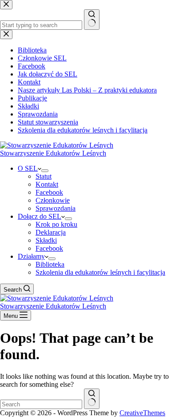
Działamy (31, 256)
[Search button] (91, 399)
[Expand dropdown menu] (44, 170)
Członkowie (53, 200)
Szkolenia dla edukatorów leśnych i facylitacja (100, 272)
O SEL (28, 168)
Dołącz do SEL (39, 216)
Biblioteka (50, 264)
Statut (44, 176)
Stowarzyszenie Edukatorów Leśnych (53, 153)
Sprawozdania (56, 208)
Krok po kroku (56, 224)
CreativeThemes (142, 413)
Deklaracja (51, 232)
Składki (46, 240)
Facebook (49, 192)
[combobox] (41, 404)
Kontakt (47, 184)
